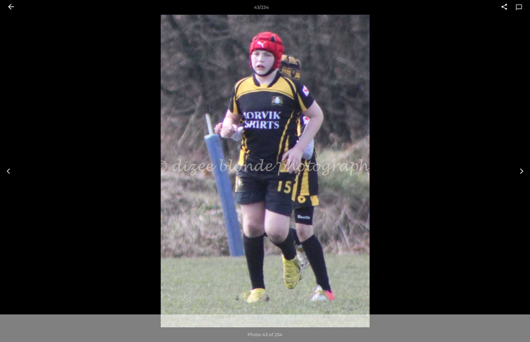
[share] (504, 7)
